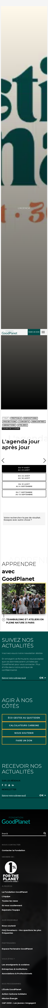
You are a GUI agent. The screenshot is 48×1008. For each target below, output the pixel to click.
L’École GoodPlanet (11, 989)
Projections (9, 422)
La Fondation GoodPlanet (14, 892)
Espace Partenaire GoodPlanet (17, 949)
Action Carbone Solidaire (14, 994)
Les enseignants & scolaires (16, 964)
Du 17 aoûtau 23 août (24, 469)
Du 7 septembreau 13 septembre (24, 493)
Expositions (30, 418)
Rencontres (38, 422)
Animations (9, 425)
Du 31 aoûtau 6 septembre (24, 485)
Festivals (16, 418)
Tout (5, 418)
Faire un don (34, 332)
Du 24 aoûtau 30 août (24, 477)
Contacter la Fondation (13, 850)
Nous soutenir (9, 926)
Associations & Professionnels (17, 973)
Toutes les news (10, 901)
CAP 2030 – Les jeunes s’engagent (19, 1003)
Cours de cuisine (11, 428)
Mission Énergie (9, 998)
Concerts (24, 422)
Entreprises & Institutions (14, 969)
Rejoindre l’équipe (11, 910)
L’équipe (6, 896)
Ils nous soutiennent (12, 905)
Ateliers (22, 425)
